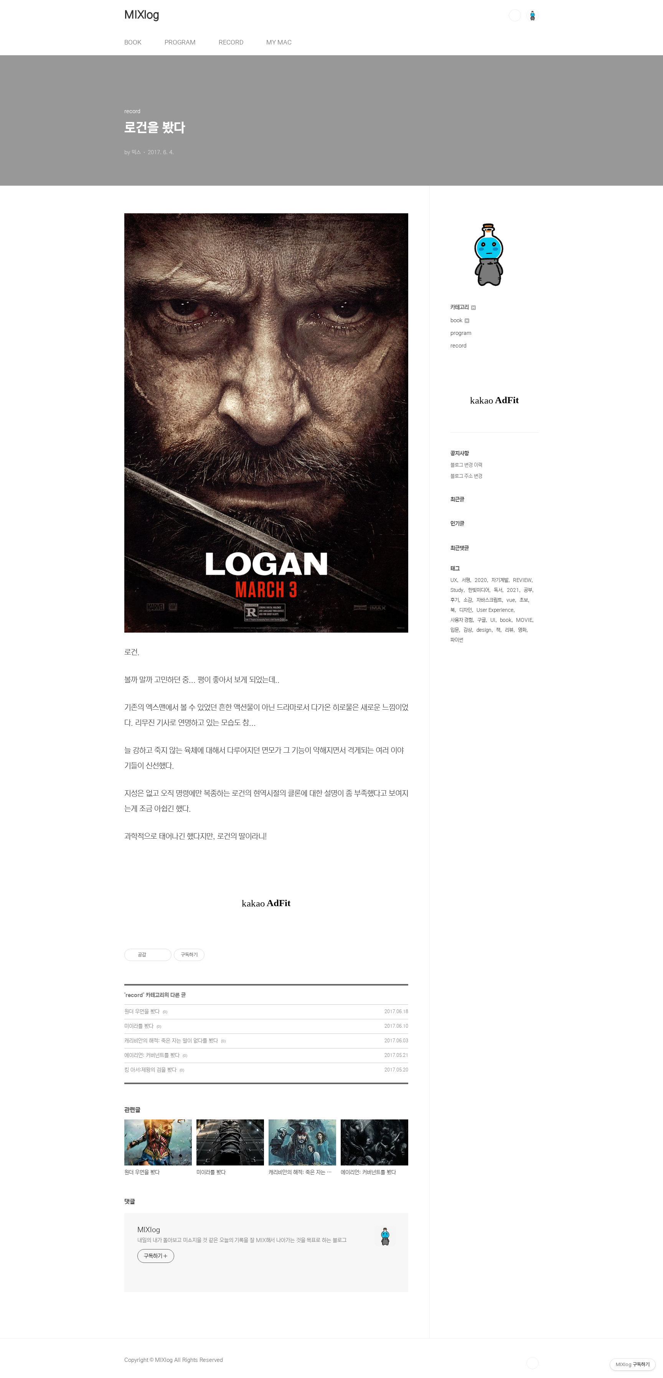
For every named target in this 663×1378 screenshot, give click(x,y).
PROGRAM (180, 42)
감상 (467, 630)
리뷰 (509, 630)
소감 (467, 600)
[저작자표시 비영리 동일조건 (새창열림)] (215, 955)
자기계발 (499, 580)
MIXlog (141, 15)
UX (453, 580)
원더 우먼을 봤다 (142, 1012)
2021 (513, 590)
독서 (498, 590)
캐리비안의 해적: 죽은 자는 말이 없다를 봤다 (171, 1041)
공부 (528, 590)
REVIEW (522, 580)
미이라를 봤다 (138, 1026)
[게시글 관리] (163, 955)
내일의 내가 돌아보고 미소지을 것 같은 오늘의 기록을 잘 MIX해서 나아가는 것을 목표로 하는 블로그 (241, 1240)
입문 (454, 630)
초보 (524, 600)
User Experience (495, 610)
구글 (481, 620)
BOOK (133, 42)
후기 (454, 600)
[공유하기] (153, 955)
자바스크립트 (489, 600)
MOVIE (524, 620)
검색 (515, 15)
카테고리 (460, 307)
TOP (532, 1363)
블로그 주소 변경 (466, 476)
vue (510, 600)
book (457, 320)
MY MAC (279, 42)
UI (492, 620)
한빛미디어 (478, 590)
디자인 (465, 610)
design (484, 630)
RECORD (231, 42)
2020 (481, 580)
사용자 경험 (461, 620)
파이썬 (456, 640)
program (461, 333)
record (134, 995)
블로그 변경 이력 (466, 465)
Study (456, 590)
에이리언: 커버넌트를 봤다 (152, 1055)
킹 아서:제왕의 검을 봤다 (150, 1070)
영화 (522, 630)
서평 (466, 580)
